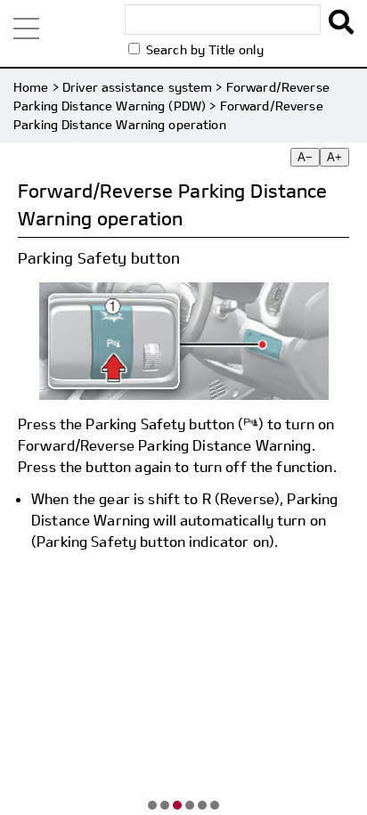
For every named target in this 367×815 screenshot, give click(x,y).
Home (31, 86)
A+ (334, 157)
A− (305, 157)
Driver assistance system (137, 86)
